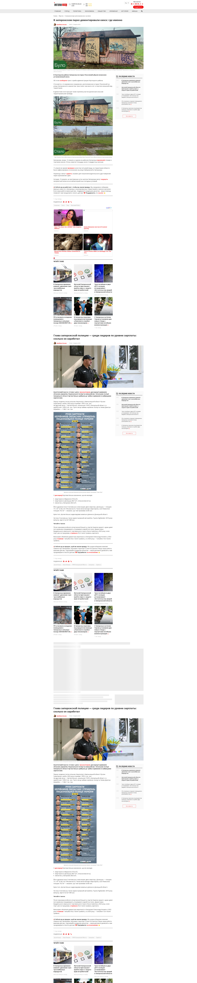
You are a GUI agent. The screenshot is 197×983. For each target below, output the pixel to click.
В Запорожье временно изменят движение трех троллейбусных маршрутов (62, 287)
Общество (102, 11)
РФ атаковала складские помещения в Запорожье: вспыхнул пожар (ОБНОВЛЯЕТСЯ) (62, 320)
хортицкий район (75, 205)
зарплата (98, 564)
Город (66, 11)
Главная (57, 11)
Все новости (129, 116)
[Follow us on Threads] (142, 4)
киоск (63, 205)
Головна (55, 16)
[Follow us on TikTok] (140, 4)
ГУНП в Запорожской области (79, 564)
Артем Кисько (57, 564)
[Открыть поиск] (141, 11)
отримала (74, 533)
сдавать (69, 174)
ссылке (100, 193)
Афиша (134, 11)
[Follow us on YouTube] (138, 4)
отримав (60, 539)
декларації (59, 495)
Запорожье (57, 205)
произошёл (101, 160)
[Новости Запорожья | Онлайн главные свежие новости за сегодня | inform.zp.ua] (60, 4)
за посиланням (92, 552)
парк (68, 205)
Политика (77, 11)
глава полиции (66, 564)
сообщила (63, 80)
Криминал (114, 11)
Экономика (89, 11)
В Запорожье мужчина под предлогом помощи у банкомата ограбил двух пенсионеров (83, 320)
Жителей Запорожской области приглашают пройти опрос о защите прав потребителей (82, 287)
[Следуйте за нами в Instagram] (134, 4)
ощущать (104, 179)
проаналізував (85, 392)
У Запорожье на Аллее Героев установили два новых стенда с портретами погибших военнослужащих (103, 321)
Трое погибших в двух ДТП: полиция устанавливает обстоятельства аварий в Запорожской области (103, 288)
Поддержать (138, 7)
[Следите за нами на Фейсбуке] (131, 4)
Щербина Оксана (62, 24)
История (124, 11)
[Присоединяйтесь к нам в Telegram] (136, 4)
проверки (71, 168)
